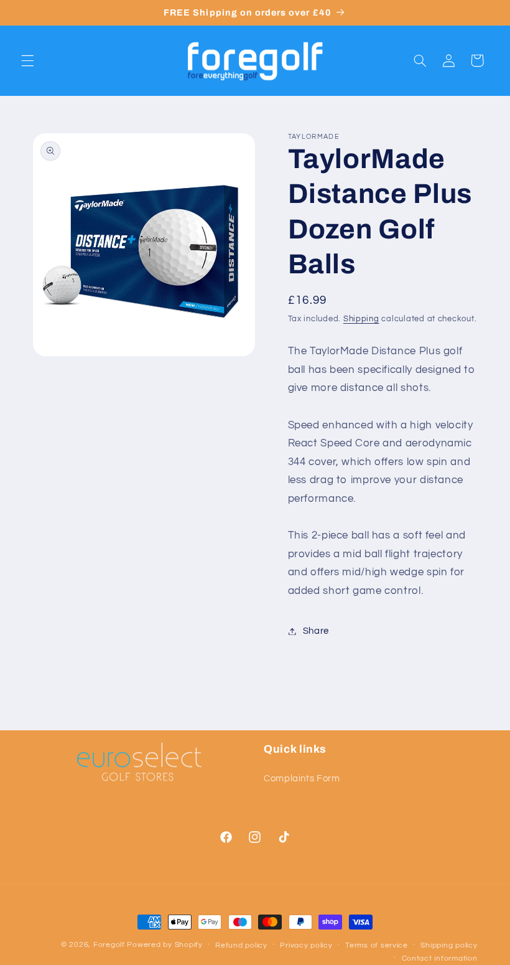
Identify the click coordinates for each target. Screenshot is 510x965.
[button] (27, 60)
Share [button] (316, 631)
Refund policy (241, 945)
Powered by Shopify (164, 944)
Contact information (440, 958)
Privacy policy (306, 945)
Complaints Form (302, 778)
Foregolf (109, 944)
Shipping (361, 319)
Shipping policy (448, 945)
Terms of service (376, 945)
